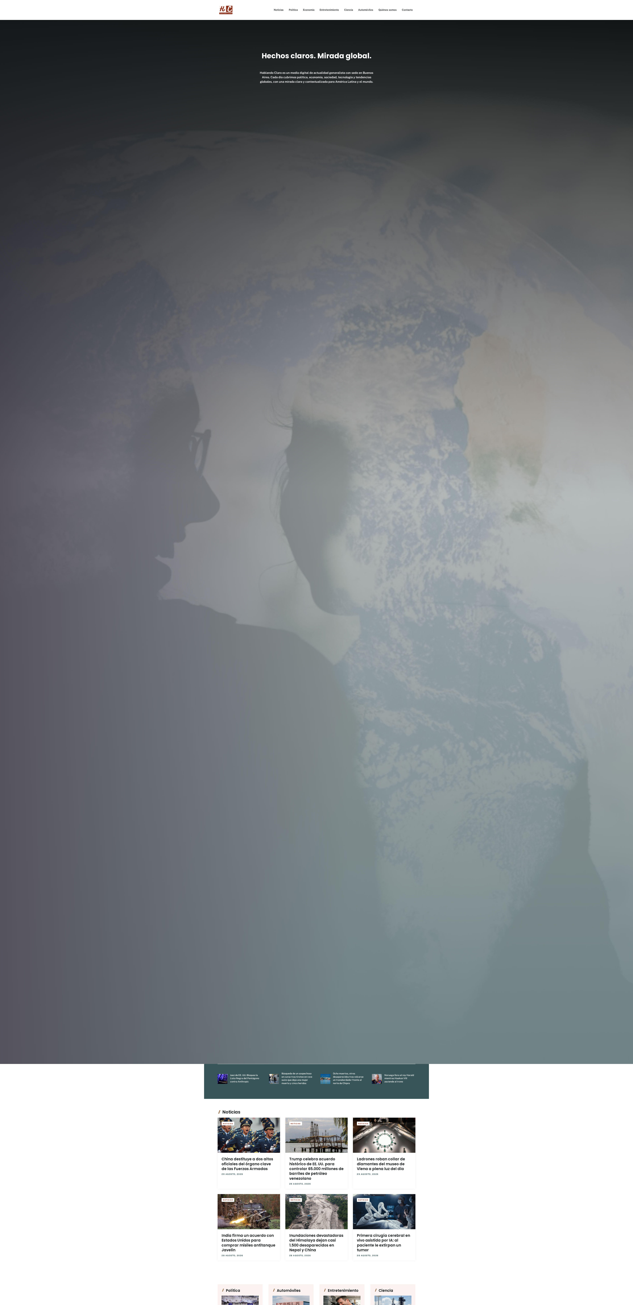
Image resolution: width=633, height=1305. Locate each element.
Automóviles (365, 9)
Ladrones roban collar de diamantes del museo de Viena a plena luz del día (381, 1164)
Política (293, 9)
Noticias (279, 9)
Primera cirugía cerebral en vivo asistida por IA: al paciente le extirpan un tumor (383, 1243)
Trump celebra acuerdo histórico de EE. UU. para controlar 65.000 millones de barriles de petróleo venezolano (316, 1169)
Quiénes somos (387, 9)
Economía (308, 9)
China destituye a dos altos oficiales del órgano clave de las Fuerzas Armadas (247, 1164)
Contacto (407, 9)
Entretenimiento (329, 9)
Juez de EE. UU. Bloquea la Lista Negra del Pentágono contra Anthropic (244, 1078)
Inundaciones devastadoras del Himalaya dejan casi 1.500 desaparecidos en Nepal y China (316, 1243)
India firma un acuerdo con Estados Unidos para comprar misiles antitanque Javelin (248, 1243)
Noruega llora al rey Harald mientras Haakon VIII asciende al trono (399, 1078)
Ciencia (348, 9)
